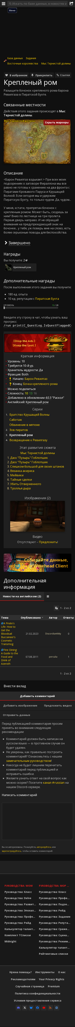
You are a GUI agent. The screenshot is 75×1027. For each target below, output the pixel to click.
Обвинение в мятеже (24, 425)
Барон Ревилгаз (36, 379)
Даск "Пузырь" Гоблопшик (29, 458)
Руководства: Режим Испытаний (55, 941)
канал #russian (53, 783)
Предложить (48, 542)
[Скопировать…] (56, 608)
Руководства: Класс (18, 892)
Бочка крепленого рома (40, 384)
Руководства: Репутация (55, 923)
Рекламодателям (23, 979)
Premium (54, 986)
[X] (24, 1007)
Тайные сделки (21, 480)
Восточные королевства (22, 63)
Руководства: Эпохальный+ (21, 910)
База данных (15, 58)
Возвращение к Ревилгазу (28, 440)
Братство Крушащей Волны (29, 415)
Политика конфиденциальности (37, 993)
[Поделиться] (71, 3)
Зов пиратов (18, 430)
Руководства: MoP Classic (55, 885)
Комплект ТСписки (18, 935)
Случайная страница (29, 986)
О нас (62, 972)
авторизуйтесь (44, 847)
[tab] (22, 596)
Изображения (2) (38, 498)
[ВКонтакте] (56, 1007)
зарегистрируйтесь (11, 851)
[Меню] (3, 3)
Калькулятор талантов (20, 929)
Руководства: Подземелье (55, 904)
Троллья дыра (20, 488)
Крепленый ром (22, 267)
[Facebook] (37, 1007)
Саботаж (15, 420)
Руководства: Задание (54, 916)
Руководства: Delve (18, 898)
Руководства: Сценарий (55, 935)
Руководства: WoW (19, 885)
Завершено (19, 243)
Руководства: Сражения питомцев (55, 929)
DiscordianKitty (53, 633)
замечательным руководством (28, 761)
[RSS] (50, 1007)
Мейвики (16, 475)
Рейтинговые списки (53, 953)
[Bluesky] (31, 1007)
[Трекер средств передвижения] (37, 563)
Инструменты (44, 972)
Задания (31, 58)
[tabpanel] (37, 640)
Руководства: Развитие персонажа (21, 904)
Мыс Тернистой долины (56, 63)
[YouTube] (44, 1007)
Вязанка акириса (22, 471)
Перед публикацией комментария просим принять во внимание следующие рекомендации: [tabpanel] (35, 787)
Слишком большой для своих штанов (37, 466)
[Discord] (18, 1007)
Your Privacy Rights (51, 979)
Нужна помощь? (20, 972)
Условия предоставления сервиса (37, 1000)
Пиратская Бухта (47, 299)
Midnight (10, 941)
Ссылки (65, 75)
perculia (53, 656)
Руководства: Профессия (21, 916)
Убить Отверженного (25, 484)
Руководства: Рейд (18, 923)
